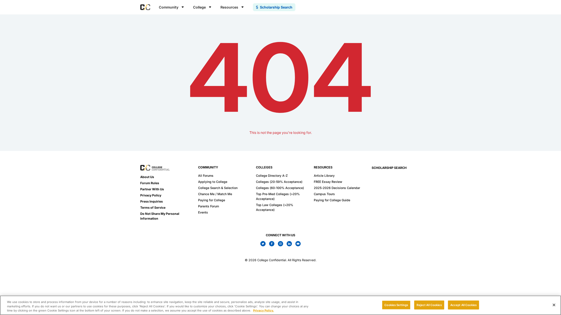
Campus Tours (324, 194)
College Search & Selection (218, 188)
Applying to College (212, 182)
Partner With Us (152, 189)
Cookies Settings (396, 304)
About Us (147, 177)
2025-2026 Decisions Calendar (337, 188)
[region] (280, 305)
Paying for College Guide (332, 200)
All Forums (205, 175)
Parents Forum (208, 206)
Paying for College (211, 200)
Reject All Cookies (429, 304)
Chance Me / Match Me (215, 194)
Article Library (324, 175)
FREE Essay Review (328, 182)
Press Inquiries (151, 201)
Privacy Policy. (263, 310)
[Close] (554, 305)
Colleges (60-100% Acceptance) (280, 188)
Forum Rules (149, 183)
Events (203, 212)
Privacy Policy (150, 195)
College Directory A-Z (272, 175)
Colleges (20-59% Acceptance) (279, 182)
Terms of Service (152, 207)
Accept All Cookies (463, 304)
